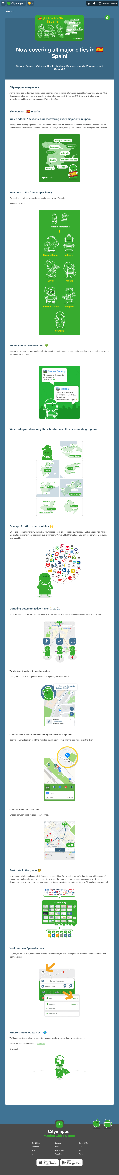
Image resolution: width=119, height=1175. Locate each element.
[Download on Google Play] (94, 3)
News (9, 12)
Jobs (80, 1146)
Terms (81, 1150)
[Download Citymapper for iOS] (97, 1124)
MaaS (57, 1146)
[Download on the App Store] (89, 3)
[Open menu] (3, 3)
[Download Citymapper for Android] (108, 1124)
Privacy (81, 1154)
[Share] (107, 17)
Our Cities (36, 1143)
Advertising (59, 1150)
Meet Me (35, 1146)
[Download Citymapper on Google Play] (71, 1163)
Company (58, 1143)
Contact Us (83, 1143)
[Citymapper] (59, 1124)
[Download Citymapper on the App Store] (48, 1163)
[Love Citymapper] (30, 3)
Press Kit (58, 1154)
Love (34, 1154)
